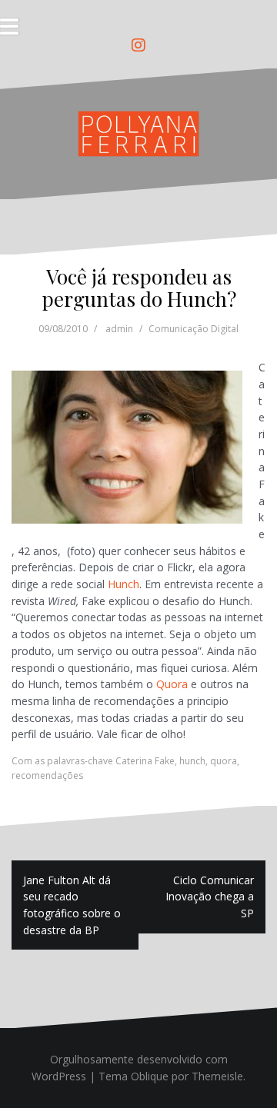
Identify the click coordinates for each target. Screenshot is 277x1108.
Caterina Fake (145, 760)
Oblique (150, 1076)
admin (119, 328)
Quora (172, 684)
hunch (192, 760)
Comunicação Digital (194, 328)
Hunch (123, 584)
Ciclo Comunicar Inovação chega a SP (209, 896)
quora (223, 760)
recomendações (47, 775)
